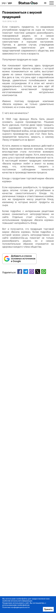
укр (4, 2)
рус (10, 2)
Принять (48, 609)
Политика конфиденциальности (16, 607)
